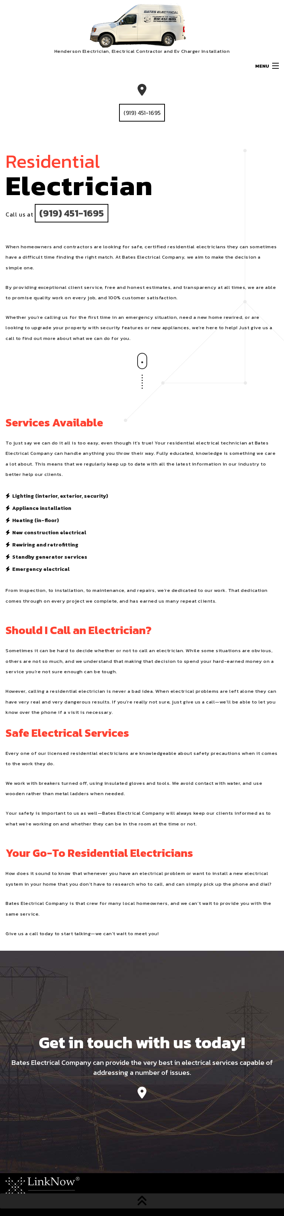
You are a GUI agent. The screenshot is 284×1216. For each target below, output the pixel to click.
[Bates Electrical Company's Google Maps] (142, 1094)
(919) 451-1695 (142, 112)
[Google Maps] (142, 90)
